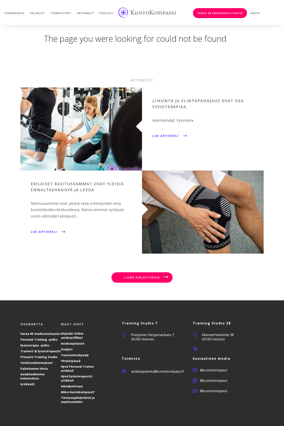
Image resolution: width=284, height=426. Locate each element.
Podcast (106, 13)
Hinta (255, 13)
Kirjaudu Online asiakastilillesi (72, 335)
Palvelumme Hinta (34, 369)
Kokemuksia (15, 13)
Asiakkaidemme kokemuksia (32, 376)
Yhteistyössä (70, 361)
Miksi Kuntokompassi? (78, 392)
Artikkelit (85, 13)
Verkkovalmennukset (36, 363)
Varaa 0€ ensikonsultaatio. (40, 334)
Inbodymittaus (72, 386)
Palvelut (37, 13)
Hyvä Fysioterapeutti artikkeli (76, 378)
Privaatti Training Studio (38, 357)
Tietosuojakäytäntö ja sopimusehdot (78, 400)
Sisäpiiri (67, 349)
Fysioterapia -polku (34, 345)
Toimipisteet (61, 13)
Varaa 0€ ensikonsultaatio (220, 13)
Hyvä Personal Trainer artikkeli (77, 369)
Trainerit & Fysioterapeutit (40, 351)
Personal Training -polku (38, 339)
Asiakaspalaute (72, 343)
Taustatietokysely (75, 355)
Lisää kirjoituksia (142, 277)
